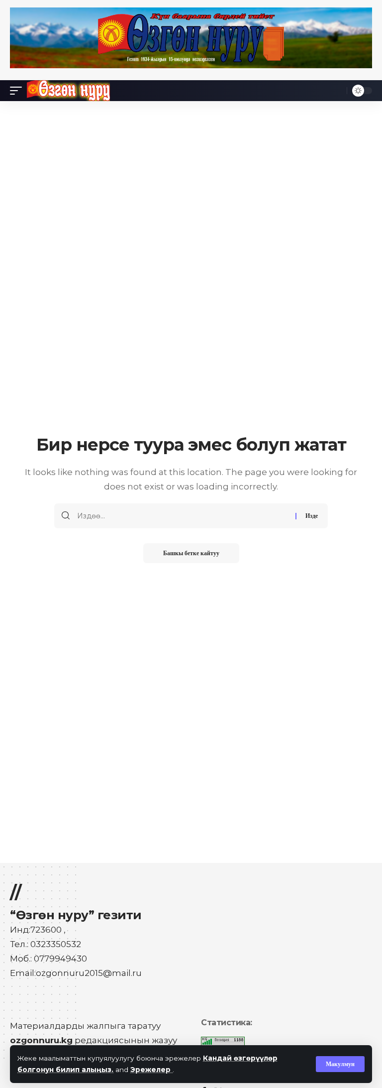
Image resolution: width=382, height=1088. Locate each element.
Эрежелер (151, 1070)
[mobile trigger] (18, 90)
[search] (336, 91)
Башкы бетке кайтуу (191, 553)
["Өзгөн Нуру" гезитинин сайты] (68, 90)
